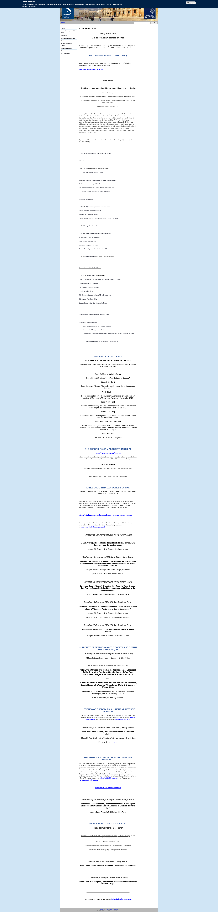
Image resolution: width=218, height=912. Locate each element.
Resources (64, 51)
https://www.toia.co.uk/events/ (108, 453)
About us (64, 35)
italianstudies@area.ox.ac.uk (121, 899)
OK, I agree (191, 3)
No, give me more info (29, 6)
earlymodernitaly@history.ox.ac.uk (93, 527)
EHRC (63, 23)
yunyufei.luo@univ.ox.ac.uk (89, 780)
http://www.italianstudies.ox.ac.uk (91, 69)
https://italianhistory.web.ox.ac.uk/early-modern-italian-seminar (105, 515)
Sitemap (109, 909)
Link (115, 742)
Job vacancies (65, 53)
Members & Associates (68, 38)
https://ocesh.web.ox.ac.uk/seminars (108, 788)
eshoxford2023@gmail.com (109, 778)
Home (63, 28)
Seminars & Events (66, 48)
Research (64, 41)
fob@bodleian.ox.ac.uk (122, 719)
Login (116, 909)
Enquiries (102, 909)
